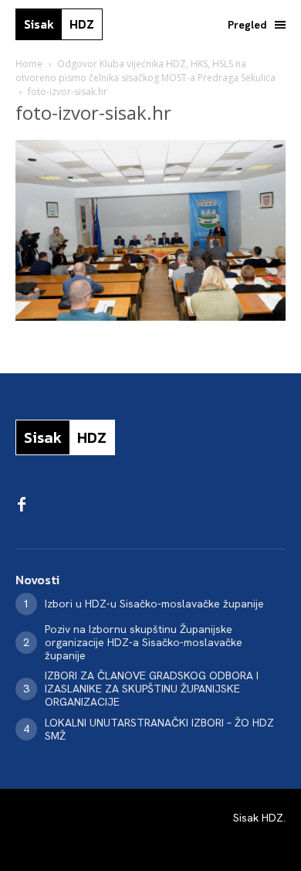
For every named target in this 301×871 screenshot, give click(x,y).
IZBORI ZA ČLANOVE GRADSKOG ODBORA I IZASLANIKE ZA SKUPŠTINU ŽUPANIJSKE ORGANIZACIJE (152, 689)
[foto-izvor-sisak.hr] (150, 316)
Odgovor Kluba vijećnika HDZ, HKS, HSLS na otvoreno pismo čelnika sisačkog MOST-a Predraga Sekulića (145, 70)
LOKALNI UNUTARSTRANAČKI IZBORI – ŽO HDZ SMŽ (159, 729)
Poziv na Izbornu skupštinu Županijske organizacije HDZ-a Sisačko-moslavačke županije (143, 642)
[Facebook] (21, 505)
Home (28, 63)
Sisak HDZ (258, 818)
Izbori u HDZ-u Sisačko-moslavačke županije (154, 604)
